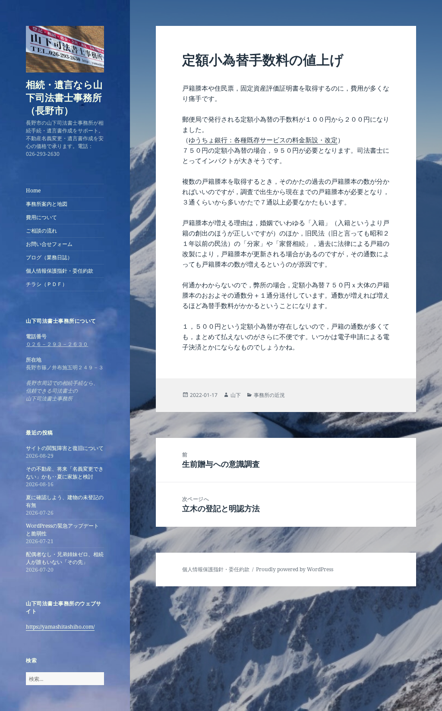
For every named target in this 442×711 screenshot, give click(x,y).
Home (33, 190)
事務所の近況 (269, 395)
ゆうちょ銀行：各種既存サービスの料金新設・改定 (263, 139)
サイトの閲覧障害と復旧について (65, 448)
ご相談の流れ (41, 230)
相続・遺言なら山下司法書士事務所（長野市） (64, 97)
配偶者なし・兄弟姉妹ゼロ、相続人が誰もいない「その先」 (65, 558)
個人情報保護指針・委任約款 (59, 270)
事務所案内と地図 (46, 204)
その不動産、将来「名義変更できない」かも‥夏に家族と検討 (65, 472)
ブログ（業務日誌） (49, 257)
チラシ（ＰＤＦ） (46, 284)
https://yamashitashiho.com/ (60, 626)
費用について (41, 217)
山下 (235, 395)
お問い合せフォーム (49, 244)
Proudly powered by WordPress (294, 569)
